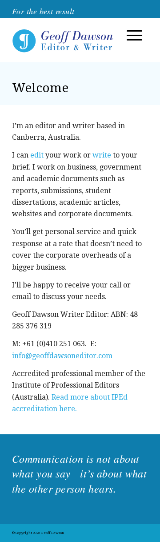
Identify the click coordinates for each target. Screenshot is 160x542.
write (101, 155)
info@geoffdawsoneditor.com (62, 356)
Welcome (40, 88)
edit (37, 155)
